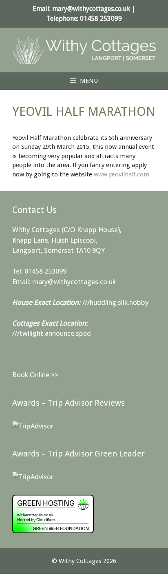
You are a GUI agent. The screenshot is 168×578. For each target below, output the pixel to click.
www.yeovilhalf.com (121, 174)
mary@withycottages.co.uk (91, 9)
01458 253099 (101, 18)
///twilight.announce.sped (51, 333)
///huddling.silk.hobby (115, 302)
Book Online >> (35, 375)
